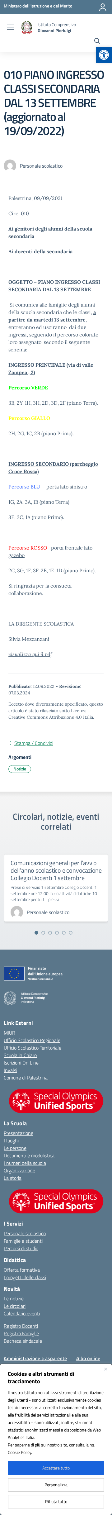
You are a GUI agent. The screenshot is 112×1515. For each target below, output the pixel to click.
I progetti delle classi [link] (25, 1277)
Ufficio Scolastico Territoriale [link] (32, 1047)
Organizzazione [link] (19, 1170)
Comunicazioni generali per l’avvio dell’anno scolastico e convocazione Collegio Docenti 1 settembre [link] (56, 870)
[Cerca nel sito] (97, 42)
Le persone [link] (15, 1148)
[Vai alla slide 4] (57, 933)
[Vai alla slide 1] (36, 933)
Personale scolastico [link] (25, 1233)
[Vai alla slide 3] (50, 933)
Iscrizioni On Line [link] (21, 1062)
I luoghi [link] (11, 1140)
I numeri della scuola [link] (25, 1163)
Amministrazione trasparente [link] (35, 1358)
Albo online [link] (88, 1358)
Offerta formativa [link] (22, 1270)
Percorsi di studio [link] (21, 1248)
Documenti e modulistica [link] (29, 1155)
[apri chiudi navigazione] (10, 27)
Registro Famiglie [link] (21, 1333)
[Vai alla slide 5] (64, 933)
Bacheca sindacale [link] (23, 1341)
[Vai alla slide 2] (43, 933)
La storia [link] (12, 1178)
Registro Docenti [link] (21, 1326)
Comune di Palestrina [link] (26, 1077)
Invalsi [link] (10, 1070)
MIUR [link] (9, 1032)
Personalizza (56, 1484)
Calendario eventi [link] (22, 1313)
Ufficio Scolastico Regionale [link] (32, 1040)
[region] (56, 1439)
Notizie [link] (19, 768)
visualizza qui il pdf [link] (30, 654)
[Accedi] (102, 7)
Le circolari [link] (15, 1306)
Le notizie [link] (14, 1298)
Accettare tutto (56, 1468)
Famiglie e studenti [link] (23, 1241)
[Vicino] (105, 1369)
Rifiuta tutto (56, 1501)
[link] (104, 55)
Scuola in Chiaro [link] (20, 1055)
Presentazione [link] (18, 1133)
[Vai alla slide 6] (70, 933)
